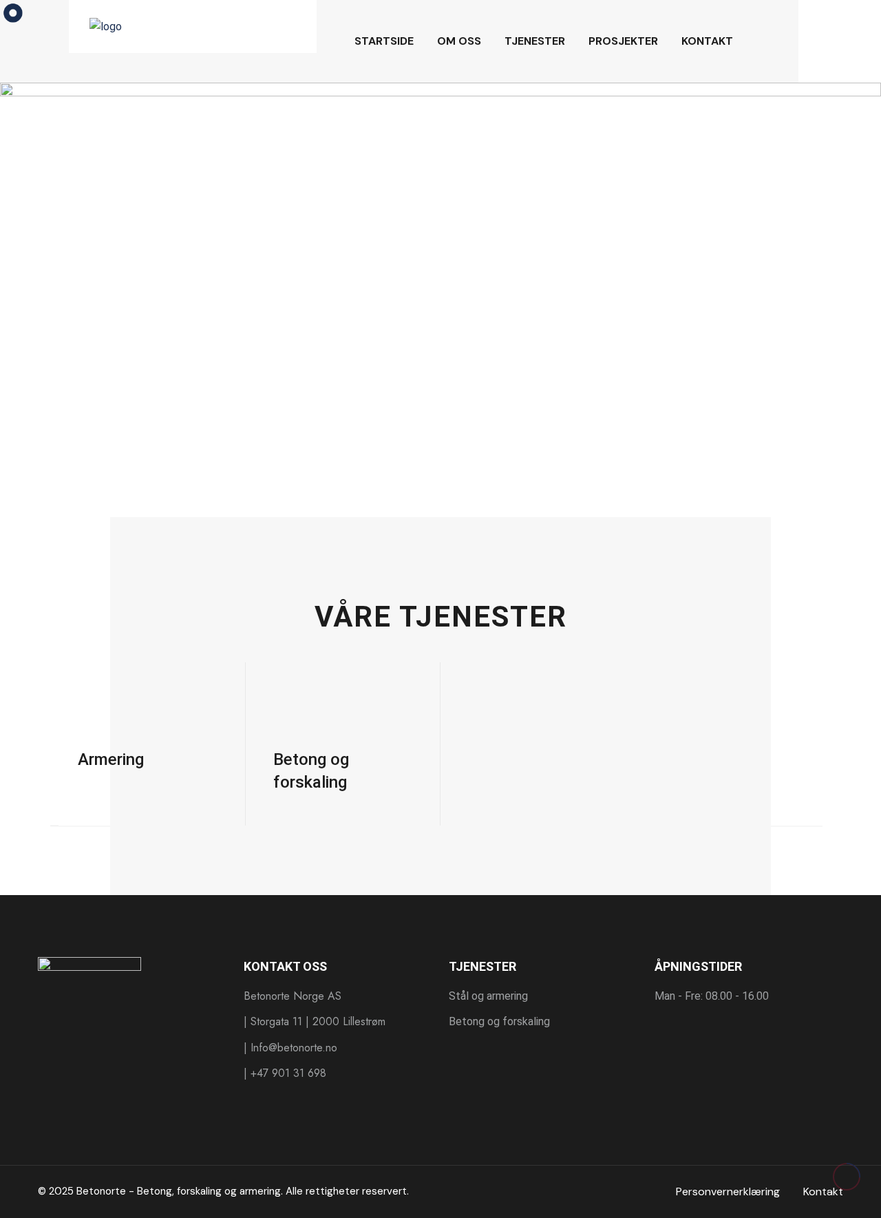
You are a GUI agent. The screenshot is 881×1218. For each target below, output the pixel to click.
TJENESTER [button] (535, 41)
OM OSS (459, 41)
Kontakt (823, 1191)
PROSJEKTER (623, 41)
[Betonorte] (192, 25)
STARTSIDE (384, 41)
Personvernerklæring (728, 1191)
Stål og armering (488, 995)
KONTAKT (707, 41)
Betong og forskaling (499, 1021)
